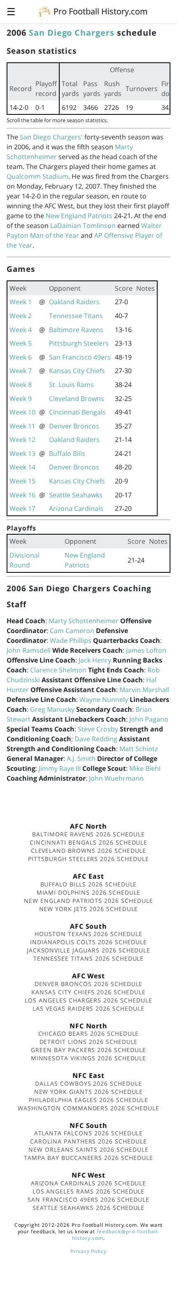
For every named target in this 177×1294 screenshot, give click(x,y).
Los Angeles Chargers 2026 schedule (88, 1000)
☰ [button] (11, 11)
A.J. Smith (81, 758)
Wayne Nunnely (103, 699)
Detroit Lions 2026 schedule (89, 1042)
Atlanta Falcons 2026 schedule (88, 1133)
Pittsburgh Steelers (79, 343)
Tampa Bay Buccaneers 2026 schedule (88, 1158)
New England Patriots (79, 215)
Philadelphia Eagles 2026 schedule (88, 1100)
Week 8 (20, 384)
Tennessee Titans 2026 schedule (88, 958)
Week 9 (20, 398)
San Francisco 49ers (80, 357)
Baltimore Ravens (76, 329)
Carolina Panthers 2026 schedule (88, 1141)
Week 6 (20, 357)
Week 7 (20, 370)
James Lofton (146, 650)
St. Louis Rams (71, 384)
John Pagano (148, 719)
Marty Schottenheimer (84, 620)
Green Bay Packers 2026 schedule (88, 1050)
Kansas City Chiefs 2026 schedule (88, 992)
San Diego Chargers (71, 32)
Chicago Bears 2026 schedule (88, 1033)
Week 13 (22, 453)
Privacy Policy (88, 1251)
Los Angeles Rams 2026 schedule (89, 1191)
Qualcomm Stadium (37, 176)
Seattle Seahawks (75, 494)
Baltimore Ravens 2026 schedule (88, 834)
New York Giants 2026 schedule (88, 1092)
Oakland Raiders (74, 301)
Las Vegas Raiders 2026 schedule (88, 1008)
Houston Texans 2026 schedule (88, 934)
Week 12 (22, 439)
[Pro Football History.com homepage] (44, 11)
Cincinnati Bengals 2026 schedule (89, 842)
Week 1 (20, 301)
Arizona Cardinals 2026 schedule (89, 1183)
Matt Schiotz (138, 748)
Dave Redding (96, 738)
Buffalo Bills (67, 453)
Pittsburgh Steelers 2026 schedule (88, 859)
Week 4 (20, 329)
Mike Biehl (145, 768)
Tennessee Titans (76, 315)
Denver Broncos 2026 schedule (89, 984)
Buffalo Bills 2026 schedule (88, 884)
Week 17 (22, 508)
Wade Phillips (70, 640)
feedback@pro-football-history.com (115, 1235)
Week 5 (20, 343)
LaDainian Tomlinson (83, 225)
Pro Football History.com (101, 11)
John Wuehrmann (116, 778)
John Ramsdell (29, 650)
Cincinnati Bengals (77, 412)
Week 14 (22, 467)
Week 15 (22, 480)
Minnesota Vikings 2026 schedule (89, 1058)
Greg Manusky (52, 709)
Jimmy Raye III (60, 768)
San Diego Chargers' (51, 136)
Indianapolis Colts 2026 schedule (88, 942)
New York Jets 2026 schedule (88, 909)
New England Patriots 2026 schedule (88, 900)
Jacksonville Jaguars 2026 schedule (89, 950)
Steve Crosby (98, 729)
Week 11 (22, 426)
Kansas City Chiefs (77, 370)
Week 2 (20, 315)
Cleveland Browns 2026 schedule (89, 850)
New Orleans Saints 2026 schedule (88, 1149)
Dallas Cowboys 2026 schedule (88, 1083)
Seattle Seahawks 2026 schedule (89, 1208)
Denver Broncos (74, 426)
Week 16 (22, 494)
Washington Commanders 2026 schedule (88, 1108)
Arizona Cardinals (76, 508)
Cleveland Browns (76, 398)
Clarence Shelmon (58, 669)
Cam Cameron (72, 630)
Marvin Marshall (144, 689)
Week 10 (22, 412)
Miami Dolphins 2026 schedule (89, 892)
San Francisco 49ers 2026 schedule (88, 1199)
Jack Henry (95, 660)
